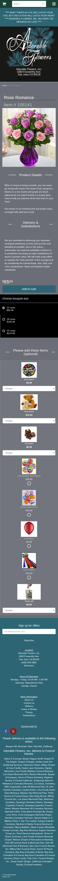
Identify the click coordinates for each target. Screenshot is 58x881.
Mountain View (25, 746)
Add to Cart (29, 289)
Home (4, 85)
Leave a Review (29, 709)
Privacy (29, 712)
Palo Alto (37, 746)
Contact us (29, 703)
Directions (29, 665)
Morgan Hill (11, 746)
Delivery (29, 706)
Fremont (39, 771)
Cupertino (10, 805)
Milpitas (31, 771)
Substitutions (29, 715)
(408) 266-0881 (30, 78)
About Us (29, 700)
